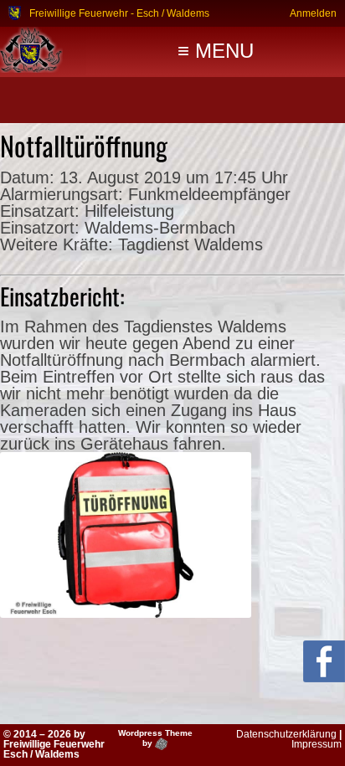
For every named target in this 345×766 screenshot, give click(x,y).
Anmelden (313, 13)
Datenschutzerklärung (286, 734)
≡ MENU (216, 50)
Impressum (316, 744)
